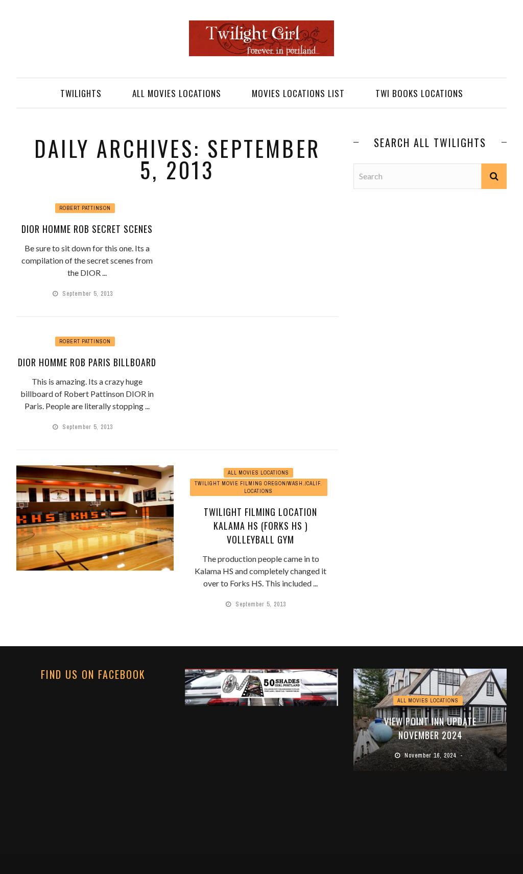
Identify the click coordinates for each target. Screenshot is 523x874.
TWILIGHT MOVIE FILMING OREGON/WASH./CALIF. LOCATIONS (258, 487)
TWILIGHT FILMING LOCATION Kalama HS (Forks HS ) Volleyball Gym (260, 525)
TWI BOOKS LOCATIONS (419, 93)
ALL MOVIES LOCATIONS (176, 93)
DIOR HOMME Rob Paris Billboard (87, 362)
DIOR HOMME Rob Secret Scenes (87, 228)
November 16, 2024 (429, 755)
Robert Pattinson (85, 208)
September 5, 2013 (88, 294)
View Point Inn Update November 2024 (428, 728)
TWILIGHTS (81, 93)
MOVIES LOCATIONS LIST (298, 93)
